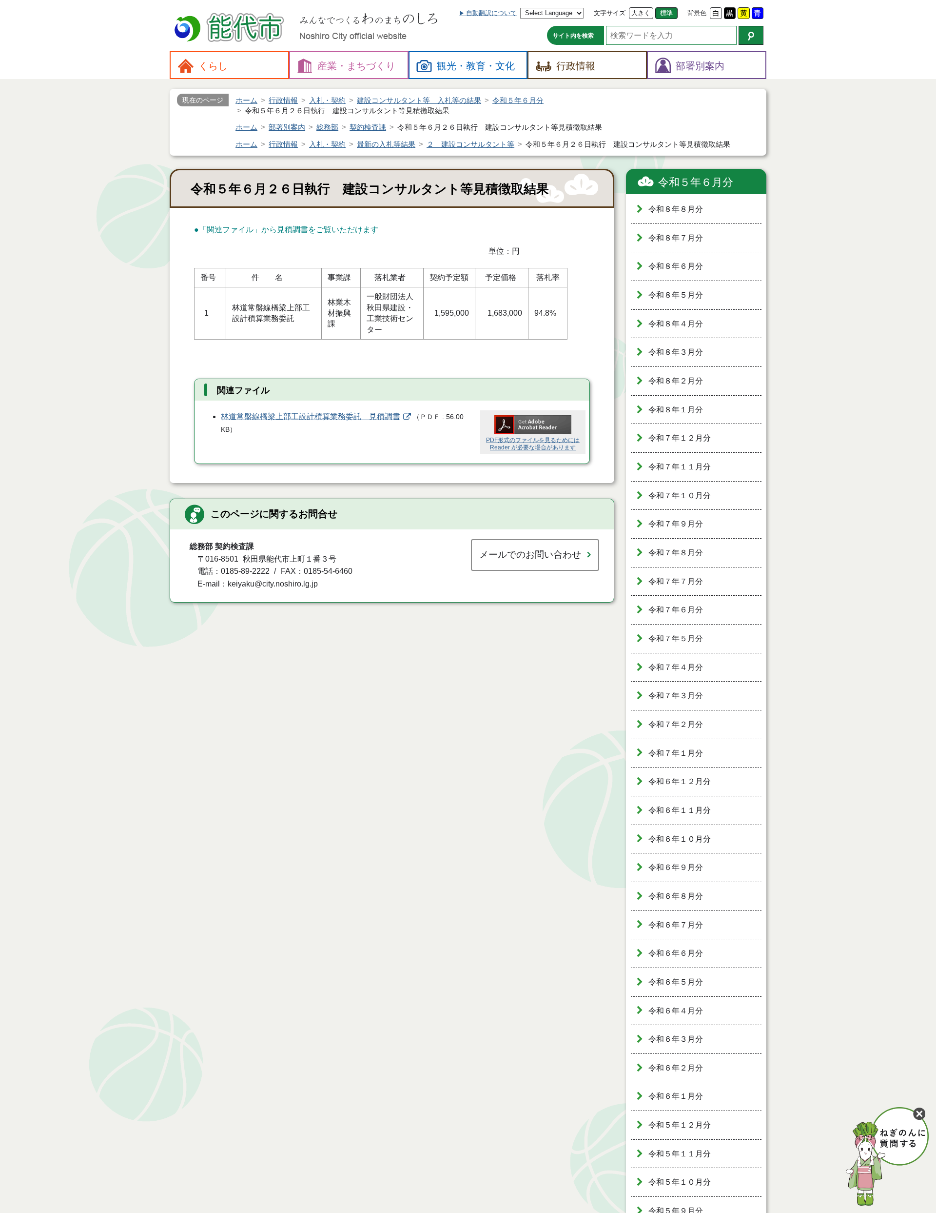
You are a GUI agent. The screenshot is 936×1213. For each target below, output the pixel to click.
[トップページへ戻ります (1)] (231, 28)
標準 (666, 13)
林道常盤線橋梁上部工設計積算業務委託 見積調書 (310, 416)
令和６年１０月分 (679, 839)
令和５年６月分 (695, 182)
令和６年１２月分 (679, 781)
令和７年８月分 (675, 552)
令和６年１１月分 (679, 810)
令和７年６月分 (675, 610)
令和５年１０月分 (679, 1182)
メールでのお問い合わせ (530, 554)
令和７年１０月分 (679, 495)
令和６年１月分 (675, 1096)
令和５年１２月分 (679, 1125)
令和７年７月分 (675, 581)
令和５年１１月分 (679, 1154)
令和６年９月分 (675, 867)
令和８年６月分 (675, 266)
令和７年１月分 (675, 753)
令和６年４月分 (675, 1011)
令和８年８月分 (675, 209)
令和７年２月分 (675, 724)
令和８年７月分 (675, 238)
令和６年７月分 (675, 925)
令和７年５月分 (675, 638)
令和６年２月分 (675, 1068)
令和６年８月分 (675, 896)
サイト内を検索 (573, 35)
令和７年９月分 (675, 524)
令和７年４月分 (675, 667)
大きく (640, 13)
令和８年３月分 (675, 352)
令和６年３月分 (675, 1039)
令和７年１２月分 (679, 438)
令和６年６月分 (675, 953)
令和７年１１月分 (679, 467)
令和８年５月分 (675, 295)
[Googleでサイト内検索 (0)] (751, 35)
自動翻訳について (491, 13)
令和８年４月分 (675, 324)
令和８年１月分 (675, 409)
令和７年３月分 (675, 695)
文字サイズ (609, 13)
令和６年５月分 (675, 982)
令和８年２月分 (675, 381)
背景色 (696, 13)
